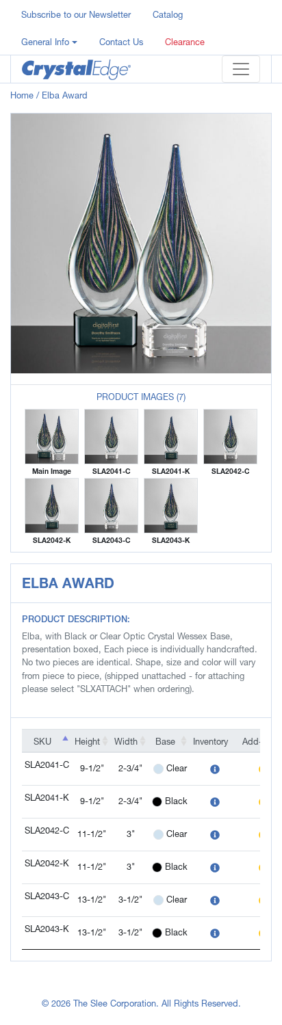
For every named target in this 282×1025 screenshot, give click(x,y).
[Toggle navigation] (241, 69)
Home (22, 95)
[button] (49, 41)
